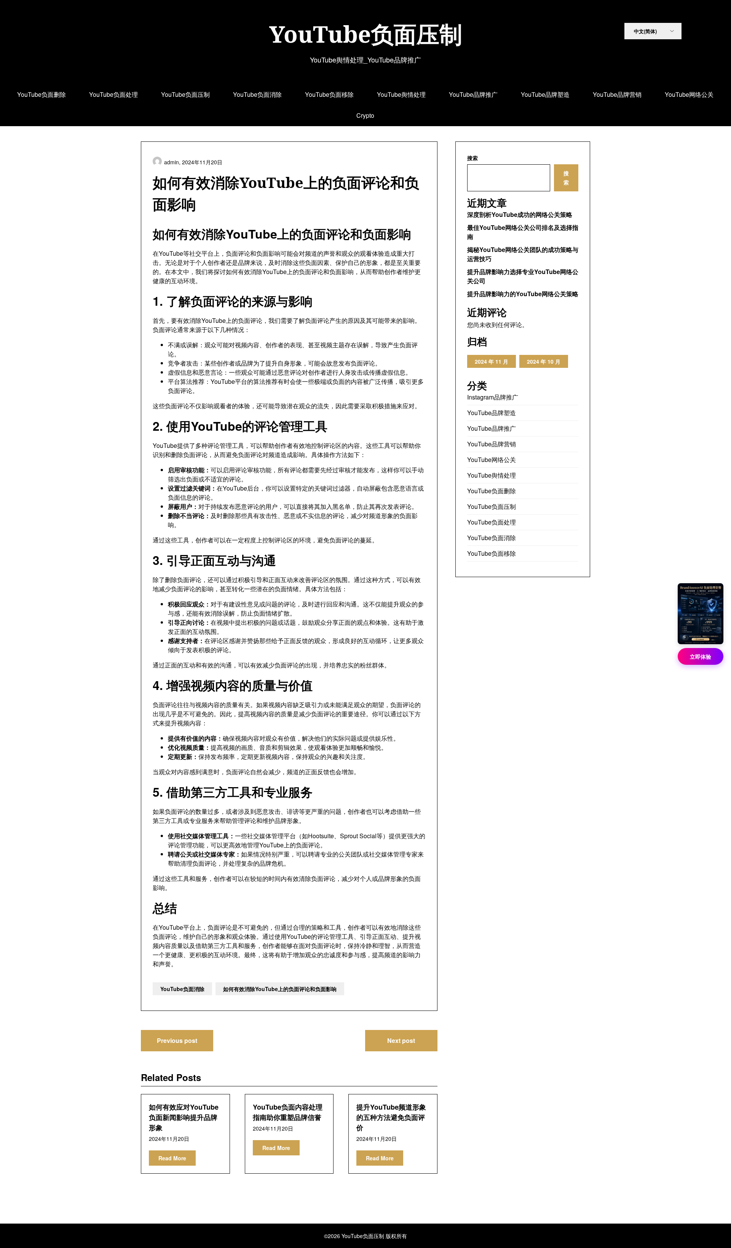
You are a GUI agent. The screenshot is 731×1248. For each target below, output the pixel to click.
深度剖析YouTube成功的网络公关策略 (519, 214)
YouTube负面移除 (329, 94)
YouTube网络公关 (689, 94)
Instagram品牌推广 (492, 397)
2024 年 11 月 (491, 361)
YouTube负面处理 (113, 94)
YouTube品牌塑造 (545, 94)
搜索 (472, 158)
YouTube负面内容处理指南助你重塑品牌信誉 (287, 1112)
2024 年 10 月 (543, 361)
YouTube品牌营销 (617, 94)
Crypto (365, 115)
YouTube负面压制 (365, 34)
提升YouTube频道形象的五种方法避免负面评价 (391, 1117)
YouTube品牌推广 (473, 94)
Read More (172, 1158)
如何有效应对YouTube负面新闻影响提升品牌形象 (184, 1117)
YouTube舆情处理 (401, 94)
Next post (401, 1040)
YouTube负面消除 (257, 94)
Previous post (177, 1040)
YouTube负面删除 (41, 94)
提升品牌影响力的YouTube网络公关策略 (522, 293)
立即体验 (700, 656)
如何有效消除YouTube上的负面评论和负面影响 (280, 989)
